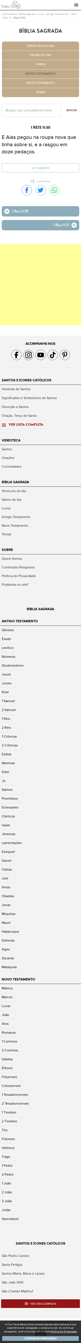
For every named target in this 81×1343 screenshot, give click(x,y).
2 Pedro (7, 1174)
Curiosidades (11, 466)
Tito (5, 1130)
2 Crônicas (10, 745)
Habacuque (10, 931)
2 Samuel (9, 710)
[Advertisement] (40, 284)
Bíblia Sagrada (27, 14)
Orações (8, 458)
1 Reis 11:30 (19, 17)
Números (8, 657)
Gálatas (7, 1059)
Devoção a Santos (15, 407)
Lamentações (12, 843)
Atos (5, 1024)
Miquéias (8, 914)
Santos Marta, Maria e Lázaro (23, 1273)
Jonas (6, 905)
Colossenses (11, 1086)
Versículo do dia (40, 46)
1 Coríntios (9, 1041)
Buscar (72, 110)
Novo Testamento (40, 83)
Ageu (6, 949)
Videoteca (11, 440)
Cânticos (8, 816)
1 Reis (73, 14)
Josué (6, 674)
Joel (5, 878)
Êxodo (6, 639)
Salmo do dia (40, 55)
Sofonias (8, 940)
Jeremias (8, 834)
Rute (5, 692)
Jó (3, 781)
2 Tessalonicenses (15, 1103)
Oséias (7, 869)
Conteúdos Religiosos (18, 567)
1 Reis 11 (6, 17)
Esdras (6, 754)
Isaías (6, 825)
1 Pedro (7, 1165)
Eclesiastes (10, 807)
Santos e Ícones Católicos (26, 380)
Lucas (6, 1006)
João (5, 1015)
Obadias (8, 896)
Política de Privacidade (19, 576)
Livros (40, 14)
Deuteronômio (13, 665)
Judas (6, 1210)
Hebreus (8, 1148)
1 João (6, 1183)
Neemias (8, 763)
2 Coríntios (10, 1050)
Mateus (7, 988)
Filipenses (9, 1077)
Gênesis (8, 630)
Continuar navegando (40, 1338)
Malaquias (9, 967)
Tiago (6, 1157)
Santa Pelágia (12, 1265)
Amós (6, 887)
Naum (6, 923)
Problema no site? (15, 584)
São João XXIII (12, 1282)
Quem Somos (12, 559)
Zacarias (8, 958)
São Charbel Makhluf (17, 1291)
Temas (40, 92)
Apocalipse (10, 1219)
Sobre (7, 550)
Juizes (6, 683)
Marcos (7, 997)
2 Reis (6, 727)
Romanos (9, 1032)
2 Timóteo (9, 1121)
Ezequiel (8, 852)
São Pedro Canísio (15, 1256)
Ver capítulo (40, 168)
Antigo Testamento (57, 14)
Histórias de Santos (16, 389)
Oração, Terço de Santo (19, 416)
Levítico (8, 648)
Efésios (7, 1068)
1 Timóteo (9, 1112)
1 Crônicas (9, 736)
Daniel (6, 860)
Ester (5, 772)
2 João (7, 1192)
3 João (7, 1201)
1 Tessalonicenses (15, 1095)
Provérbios (10, 798)
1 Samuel (8, 701)
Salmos (7, 790)
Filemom (8, 1139)
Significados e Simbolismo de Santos (29, 398)
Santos (7, 449)
